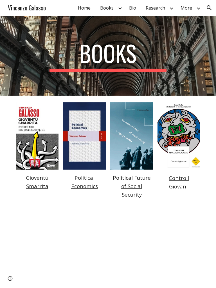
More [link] (186, 8)
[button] (209, 8)
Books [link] (107, 8)
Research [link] (155, 8)
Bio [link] (132, 8)
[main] (107, 55)
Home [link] (84, 8)
